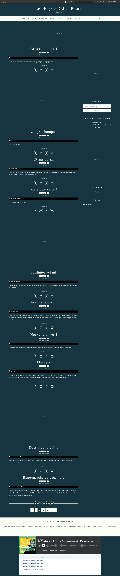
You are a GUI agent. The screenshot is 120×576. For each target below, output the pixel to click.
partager (54, 550)
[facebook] (66, 2)
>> (55, 510)
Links (84, 207)
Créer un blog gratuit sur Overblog (35, 526)
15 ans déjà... (43, 159)
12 (48, 510)
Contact (77, 18)
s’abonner (44, 550)
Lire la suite (44, 65)
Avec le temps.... (44, 302)
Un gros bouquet (44, 132)
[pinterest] (71, 2)
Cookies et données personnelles (99, 526)
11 (44, 510)
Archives (68, 18)
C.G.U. (66, 526)
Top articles (46, 526)
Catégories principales (47, 18)
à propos (64, 550)
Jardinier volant (43, 272)
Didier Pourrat (98, 125)
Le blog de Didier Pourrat (60, 8)
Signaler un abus (59, 526)
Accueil (22, 18)
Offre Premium (87, 526)
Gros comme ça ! (43, 49)
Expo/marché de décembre (44, 477)
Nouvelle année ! (43, 334)
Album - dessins (88, 204)
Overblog (70, 521)
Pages (60, 18)
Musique (44, 362)
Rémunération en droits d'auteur (76, 526)
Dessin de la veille (43, 447)
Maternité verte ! (43, 189)
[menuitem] (22, 18)
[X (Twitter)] (68, 2)
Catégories (32, 18)
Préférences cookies (112, 526)
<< (32, 510)
